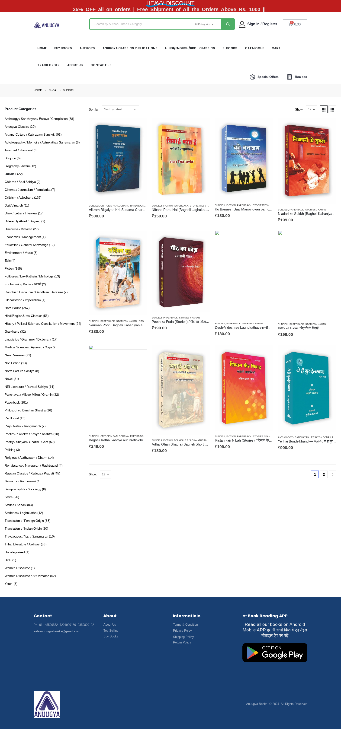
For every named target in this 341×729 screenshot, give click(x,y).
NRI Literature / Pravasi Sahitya (26, 386)
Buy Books (63, 48)
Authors (87, 48)
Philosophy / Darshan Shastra (25, 410)
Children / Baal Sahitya (20, 182)
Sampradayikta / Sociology (23, 489)
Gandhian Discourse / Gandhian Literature (34, 292)
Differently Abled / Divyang (23, 221)
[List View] (332, 109)
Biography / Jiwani (17, 166)
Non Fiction (12, 363)
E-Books (230, 48)
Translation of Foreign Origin (24, 520)
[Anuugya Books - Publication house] (46, 25)
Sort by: (94, 109)
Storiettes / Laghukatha (206, 205)
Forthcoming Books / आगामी (23, 284)
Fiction (168, 205)
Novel (9, 379)
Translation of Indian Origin (23, 528)
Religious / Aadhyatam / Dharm (26, 457)
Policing (10, 450)
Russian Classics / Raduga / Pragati (29, 473)
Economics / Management (23, 237)
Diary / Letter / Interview (21, 213)
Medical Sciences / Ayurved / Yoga (28, 347)
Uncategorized (15, 552)
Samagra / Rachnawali (20, 481)
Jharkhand (12, 331)
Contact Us (101, 65)
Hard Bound (138, 205)
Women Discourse (17, 568)
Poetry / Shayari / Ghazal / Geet (26, 442)
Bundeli (94, 205)
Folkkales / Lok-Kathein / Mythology (198, 440)
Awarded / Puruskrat (19, 150)
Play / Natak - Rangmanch (23, 426)
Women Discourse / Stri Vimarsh (27, 576)
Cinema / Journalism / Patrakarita (27, 189)
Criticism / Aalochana (114, 205)
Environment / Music (19, 253)
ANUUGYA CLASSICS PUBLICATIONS (130, 48)
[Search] (227, 24)
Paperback (181, 205)
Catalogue (254, 48)
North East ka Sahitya (19, 371)
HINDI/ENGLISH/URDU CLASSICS (190, 48)
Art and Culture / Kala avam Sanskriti (30, 134)
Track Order (48, 65)
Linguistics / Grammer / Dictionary (28, 339)
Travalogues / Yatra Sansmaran (26, 536)
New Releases (15, 355)
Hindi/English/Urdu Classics (23, 316)
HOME (42, 48)
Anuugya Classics (17, 126)
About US (75, 65)
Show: (299, 109)
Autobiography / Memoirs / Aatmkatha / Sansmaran (40, 142)
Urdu (8, 560)
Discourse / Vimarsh (18, 229)
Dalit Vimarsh (14, 205)
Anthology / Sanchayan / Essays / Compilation (308, 437)
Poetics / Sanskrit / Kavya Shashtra (28, 434)
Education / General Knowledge (26, 245)
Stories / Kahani (316, 209)
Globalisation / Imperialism (23, 300)
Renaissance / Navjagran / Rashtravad (31, 465)
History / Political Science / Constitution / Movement (40, 323)
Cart (276, 48)
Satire (9, 497)
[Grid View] (324, 109)
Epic (7, 260)
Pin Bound (12, 418)
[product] (118, 159)
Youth (9, 584)
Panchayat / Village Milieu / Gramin (28, 394)
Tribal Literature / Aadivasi (22, 544)
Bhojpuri (10, 158)
